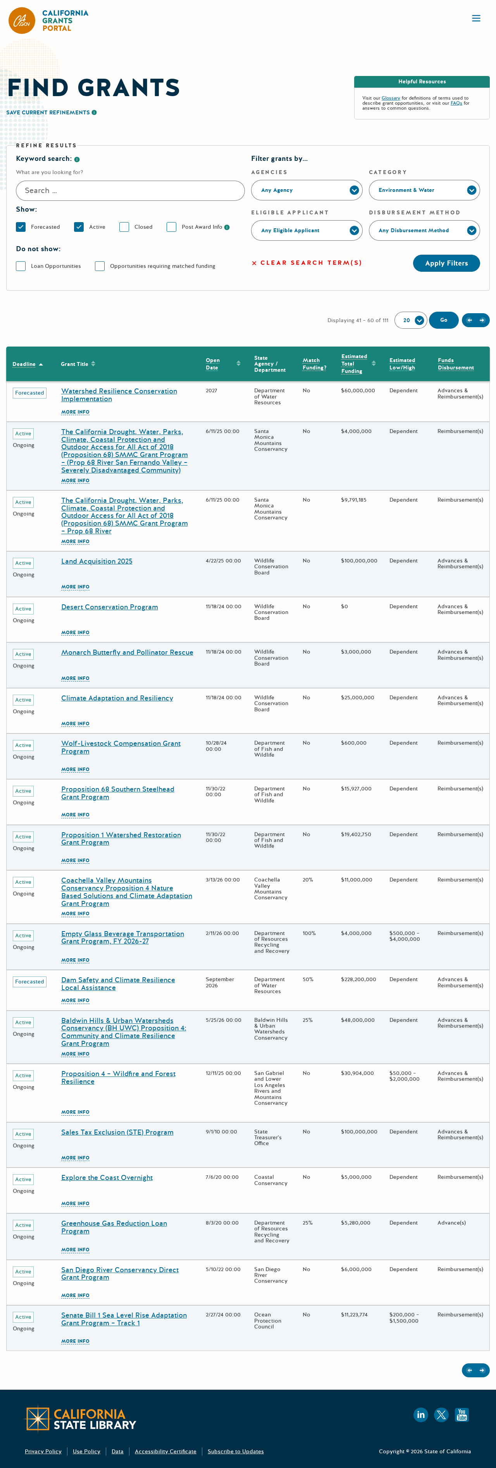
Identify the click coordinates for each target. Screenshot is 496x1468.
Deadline (24, 364)
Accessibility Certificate (165, 1451)
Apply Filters (446, 263)
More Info (75, 412)
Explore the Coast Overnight (107, 1177)
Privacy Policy (43, 1451)
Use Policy (86, 1451)
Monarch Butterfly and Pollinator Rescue (127, 652)
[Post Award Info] (227, 227)
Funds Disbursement (456, 364)
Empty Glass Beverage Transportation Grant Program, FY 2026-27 (122, 937)
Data (118, 1451)
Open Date (213, 364)
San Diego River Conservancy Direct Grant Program (120, 1273)
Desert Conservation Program (109, 607)
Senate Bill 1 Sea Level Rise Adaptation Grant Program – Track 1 (124, 1319)
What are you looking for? (49, 172)
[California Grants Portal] (49, 20)
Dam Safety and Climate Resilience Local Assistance (118, 983)
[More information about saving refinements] (94, 112)
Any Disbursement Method (414, 230)
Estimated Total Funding (354, 364)
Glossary (391, 98)
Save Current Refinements (48, 113)
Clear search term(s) (311, 263)
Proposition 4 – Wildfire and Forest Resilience (118, 1077)
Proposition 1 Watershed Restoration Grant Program (121, 838)
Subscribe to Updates (236, 1451)
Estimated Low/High (402, 364)
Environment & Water (406, 190)
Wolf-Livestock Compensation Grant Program (121, 747)
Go (444, 320)
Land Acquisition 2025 (97, 561)
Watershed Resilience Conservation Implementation (119, 395)
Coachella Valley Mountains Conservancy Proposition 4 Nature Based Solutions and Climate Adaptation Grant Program (126, 892)
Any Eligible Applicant (290, 230)
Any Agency (277, 190)
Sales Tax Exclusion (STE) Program (117, 1132)
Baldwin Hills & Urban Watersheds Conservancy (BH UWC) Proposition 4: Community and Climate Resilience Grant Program (123, 1032)
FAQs (456, 103)
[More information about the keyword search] (77, 158)
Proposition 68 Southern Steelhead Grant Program (117, 793)
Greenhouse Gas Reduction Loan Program (114, 1227)
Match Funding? (312, 364)
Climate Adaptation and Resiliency (117, 698)
